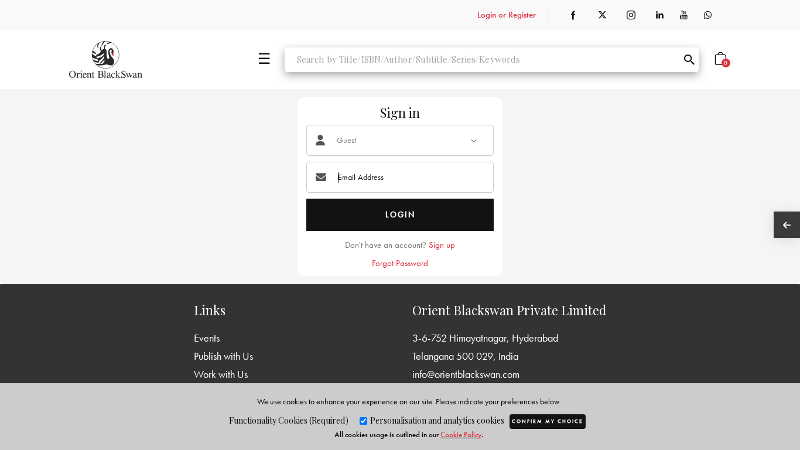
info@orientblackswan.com (465, 374)
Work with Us (221, 374)
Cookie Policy (460, 434)
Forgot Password (400, 263)
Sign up (442, 245)
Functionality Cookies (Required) (288, 420)
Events (207, 338)
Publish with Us (223, 356)
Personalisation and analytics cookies (436, 420)
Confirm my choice (547, 421)
